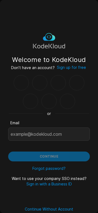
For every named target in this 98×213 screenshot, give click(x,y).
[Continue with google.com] (21, 82)
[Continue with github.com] (39, 82)
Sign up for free (71, 67)
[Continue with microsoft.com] (76, 82)
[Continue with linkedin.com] (30, 101)
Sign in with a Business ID (49, 184)
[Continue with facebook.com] (58, 82)
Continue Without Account (49, 209)
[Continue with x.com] (49, 101)
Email (14, 122)
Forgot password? (49, 168)
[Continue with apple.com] (67, 101)
